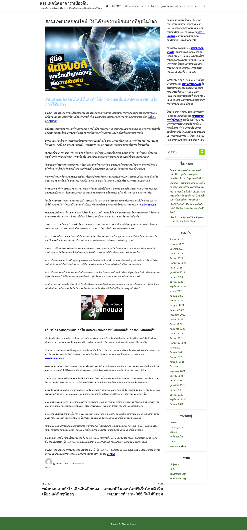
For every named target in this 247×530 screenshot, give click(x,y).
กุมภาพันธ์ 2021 (177, 385)
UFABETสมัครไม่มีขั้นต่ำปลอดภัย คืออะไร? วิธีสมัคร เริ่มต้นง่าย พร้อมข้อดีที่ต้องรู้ (187, 208)
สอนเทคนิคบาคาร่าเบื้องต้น (64, 3)
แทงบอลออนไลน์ (78, 463)
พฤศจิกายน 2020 (178, 399)
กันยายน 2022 (176, 296)
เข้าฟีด (172, 469)
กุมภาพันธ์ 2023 (177, 272)
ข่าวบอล (173, 432)
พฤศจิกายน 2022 (178, 286)
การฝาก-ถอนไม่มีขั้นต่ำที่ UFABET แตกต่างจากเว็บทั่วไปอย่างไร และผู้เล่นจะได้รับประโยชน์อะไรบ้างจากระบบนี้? (187, 195)
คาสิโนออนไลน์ (177, 436)
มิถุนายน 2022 (177, 310)
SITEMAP (116, 6)
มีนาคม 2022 (176, 324)
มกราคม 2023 (176, 277)
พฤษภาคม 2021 (177, 371)
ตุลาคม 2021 (175, 347)
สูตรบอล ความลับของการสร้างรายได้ (180, 6)
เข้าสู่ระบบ (174, 464)
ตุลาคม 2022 (176, 291)
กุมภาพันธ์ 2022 (177, 329)
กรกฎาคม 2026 (177, 244)
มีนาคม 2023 (176, 267)
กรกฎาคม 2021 (177, 361)
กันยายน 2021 (176, 352)
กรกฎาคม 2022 (177, 305)
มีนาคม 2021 (176, 380)
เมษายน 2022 (176, 319)
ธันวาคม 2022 (176, 281)
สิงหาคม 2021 (176, 357)
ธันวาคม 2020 (176, 394)
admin (48, 467)
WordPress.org (178, 478)
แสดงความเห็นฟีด (178, 474)
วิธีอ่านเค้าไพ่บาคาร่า (191, 84)
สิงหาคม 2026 (176, 239)
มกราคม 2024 (176, 253)
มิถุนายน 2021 (176, 366)
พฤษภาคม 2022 (177, 314)
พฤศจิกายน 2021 (178, 343)
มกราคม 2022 (176, 333)
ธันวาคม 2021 (176, 338)
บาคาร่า (173, 441)
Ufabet (173, 422)
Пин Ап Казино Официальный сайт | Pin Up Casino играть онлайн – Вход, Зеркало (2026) (186, 174)
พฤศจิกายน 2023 (178, 263)
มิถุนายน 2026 (177, 249)
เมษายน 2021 (176, 376)
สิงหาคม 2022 (176, 300)
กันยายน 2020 (177, 404)
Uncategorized (177, 427)
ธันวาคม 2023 (176, 258)
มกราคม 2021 (176, 390)
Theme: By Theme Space (123, 524)
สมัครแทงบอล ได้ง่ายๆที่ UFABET (141, 6)
